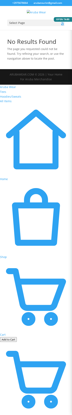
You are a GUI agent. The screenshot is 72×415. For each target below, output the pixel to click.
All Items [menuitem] (6, 101)
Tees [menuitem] (3, 92)
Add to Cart (8, 339)
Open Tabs (63, 19)
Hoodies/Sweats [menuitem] (10, 96)
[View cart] (36, 412)
